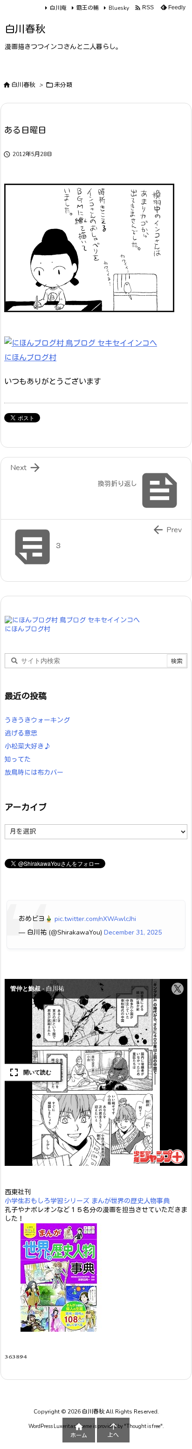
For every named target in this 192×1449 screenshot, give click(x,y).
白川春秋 (23, 85)
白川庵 (58, 8)
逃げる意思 (21, 733)
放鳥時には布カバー (34, 772)
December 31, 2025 (133, 932)
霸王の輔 (87, 8)
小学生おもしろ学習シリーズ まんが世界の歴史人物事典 (87, 1201)
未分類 (63, 85)
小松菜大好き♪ (27, 746)
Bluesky (119, 8)
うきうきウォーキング (37, 720)
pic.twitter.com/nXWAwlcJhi (95, 918)
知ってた (18, 759)
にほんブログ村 (30, 358)
